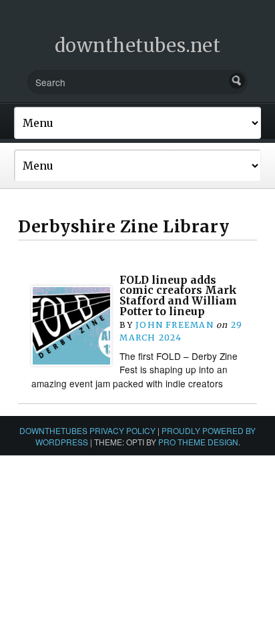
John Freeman (174, 325)
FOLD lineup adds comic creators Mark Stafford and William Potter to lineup (178, 296)
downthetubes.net (138, 45)
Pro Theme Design (198, 441)
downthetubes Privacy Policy (87, 430)
